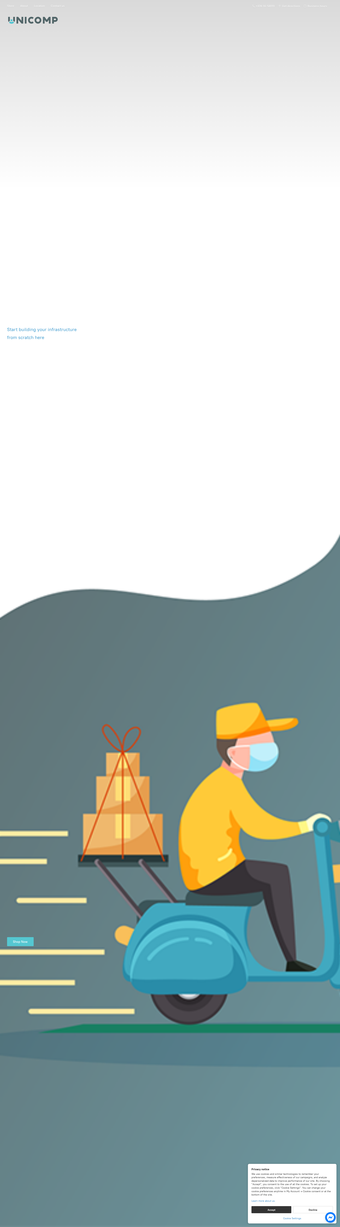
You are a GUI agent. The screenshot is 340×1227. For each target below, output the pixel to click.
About (24, 6)
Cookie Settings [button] (292, 1218)
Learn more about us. (263, 1200)
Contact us (58, 6)
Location (39, 6)
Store (10, 6)
